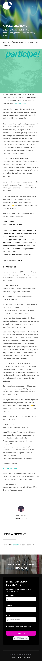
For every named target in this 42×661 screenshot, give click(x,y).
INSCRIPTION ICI (9, 267)
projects (17, 33)
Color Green (25, 30)
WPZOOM (27, 657)
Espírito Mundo (11, 30)
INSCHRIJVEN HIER (10, 468)
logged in (16, 545)
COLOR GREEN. (20, 103)
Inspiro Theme (16, 657)
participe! (22, 54)
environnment (8, 33)
